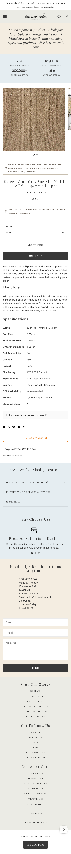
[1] (37, 154)
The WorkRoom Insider (35, 716)
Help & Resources (35, 752)
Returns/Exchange (36, 778)
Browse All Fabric (12, 455)
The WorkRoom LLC (35, 822)
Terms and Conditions (35, 794)
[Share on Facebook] (4, 426)
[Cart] (66, 16)
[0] (34, 154)
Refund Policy (35, 788)
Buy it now (35, 255)
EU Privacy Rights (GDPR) (35, 804)
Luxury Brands (35, 696)
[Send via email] (18, 426)
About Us (35, 732)
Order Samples (35, 773)
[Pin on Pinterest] (13, 426)
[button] (24, 426)
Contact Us (35, 737)
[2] (39, 553)
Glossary (35, 747)
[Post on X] (9, 426)
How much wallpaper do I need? (27, 415)
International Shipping (35, 706)
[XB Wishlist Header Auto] (59, 17)
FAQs (35, 742)
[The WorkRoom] (35, 16)
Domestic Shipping (35, 701)
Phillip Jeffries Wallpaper (35, 192)
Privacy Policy (35, 799)
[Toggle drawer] (5, 16)
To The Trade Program (35, 711)
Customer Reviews (35, 758)
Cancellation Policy (35, 783)
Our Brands (35, 691)
